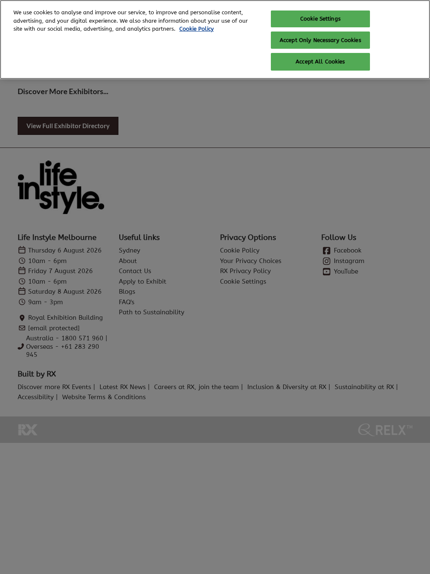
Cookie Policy (196, 29)
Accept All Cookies (320, 61)
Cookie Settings (320, 19)
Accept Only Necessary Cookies (320, 40)
